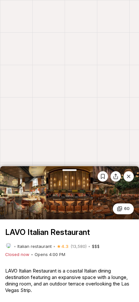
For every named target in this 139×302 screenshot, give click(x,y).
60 (127, 208)
